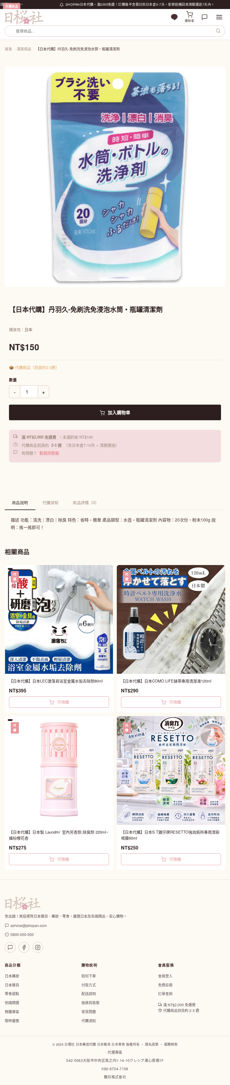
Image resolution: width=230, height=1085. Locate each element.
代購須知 (51, 502)
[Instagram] (37, 947)
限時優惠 (12, 1020)
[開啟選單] (219, 17)
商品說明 (20, 502)
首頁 (8, 48)
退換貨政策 (90, 1002)
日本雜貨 (12, 984)
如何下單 (88, 975)
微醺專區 (12, 1011)
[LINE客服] (10, 947)
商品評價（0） (86, 502)
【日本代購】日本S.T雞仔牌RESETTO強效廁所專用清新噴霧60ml (170, 835)
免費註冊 (165, 984)
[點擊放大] (115, 176)
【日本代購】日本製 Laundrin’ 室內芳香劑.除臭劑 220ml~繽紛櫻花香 (58, 835)
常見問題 (88, 1011)
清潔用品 (24, 48)
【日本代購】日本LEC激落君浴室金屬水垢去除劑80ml (56, 681)
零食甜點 (12, 993)
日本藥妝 (12, 975)
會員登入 (165, 975)
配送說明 (88, 993)
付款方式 (88, 984)
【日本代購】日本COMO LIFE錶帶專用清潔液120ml (166, 681)
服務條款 (171, 1044)
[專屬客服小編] (204, 17)
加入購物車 (118, 412)
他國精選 (12, 1002)
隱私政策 (151, 1044)
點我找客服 (49, 453)
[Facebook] (24, 947)
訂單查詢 (165, 993)
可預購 (62, 702)
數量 (13, 379)
